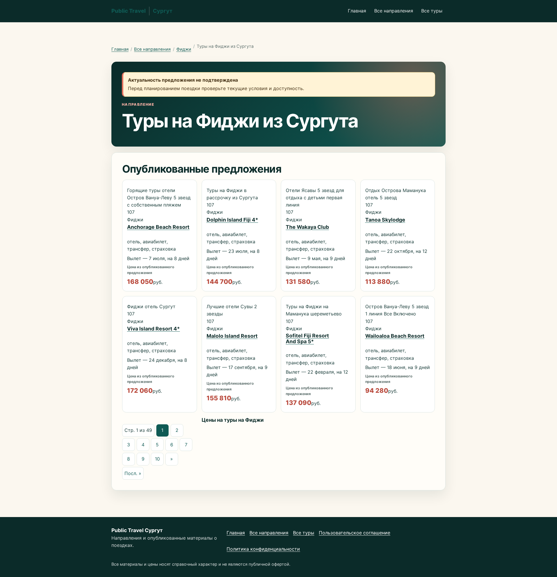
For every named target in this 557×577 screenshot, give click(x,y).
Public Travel (141, 11)
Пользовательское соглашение (354, 533)
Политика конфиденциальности (263, 549)
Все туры (431, 11)
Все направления (393, 11)
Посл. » (132, 473)
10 (157, 459)
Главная (357, 11)
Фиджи (183, 49)
